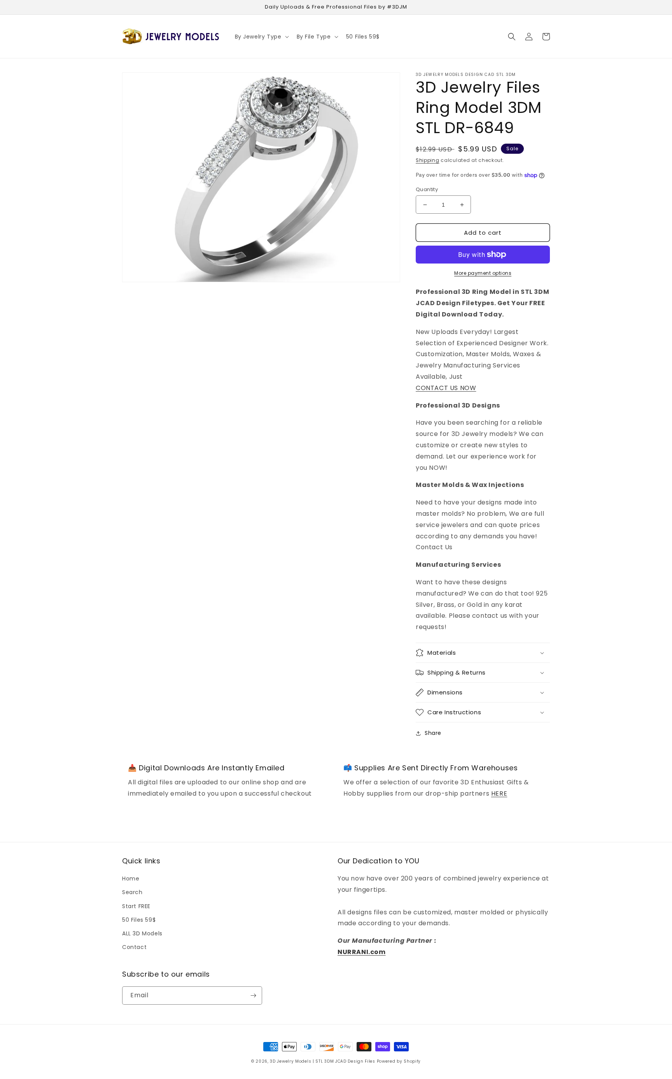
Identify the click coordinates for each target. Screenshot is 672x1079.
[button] (261, 36)
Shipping (427, 160)
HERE (499, 793)
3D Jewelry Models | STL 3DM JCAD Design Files (322, 1061)
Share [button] (433, 733)
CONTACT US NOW (446, 387)
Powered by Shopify (399, 1061)
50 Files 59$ (139, 920)
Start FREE (136, 906)
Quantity (427, 189)
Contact (134, 947)
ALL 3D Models (142, 933)
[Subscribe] (253, 995)
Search (132, 892)
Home (130, 878)
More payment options (482, 273)
